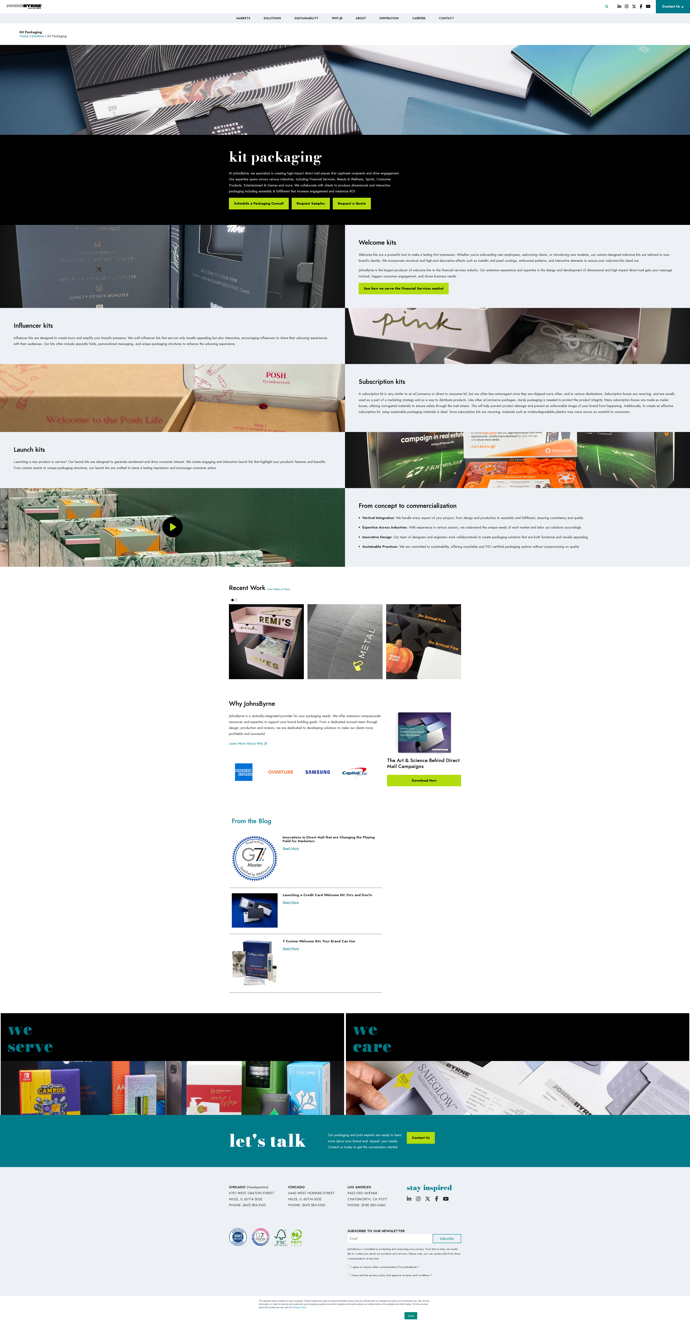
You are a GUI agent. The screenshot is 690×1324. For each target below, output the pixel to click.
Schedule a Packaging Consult (259, 203)
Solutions (37, 36)
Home (24, 36)
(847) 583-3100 (254, 1205)
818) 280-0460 (373, 1205)
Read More (291, 848)
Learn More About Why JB (248, 743)
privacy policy (377, 1275)
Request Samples (311, 203)
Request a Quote (352, 203)
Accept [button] (411, 1315)
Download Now (424, 780)
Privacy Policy (299, 1307)
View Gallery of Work (278, 589)
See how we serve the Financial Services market (404, 288)
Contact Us (671, 6)
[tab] (232, 600)
